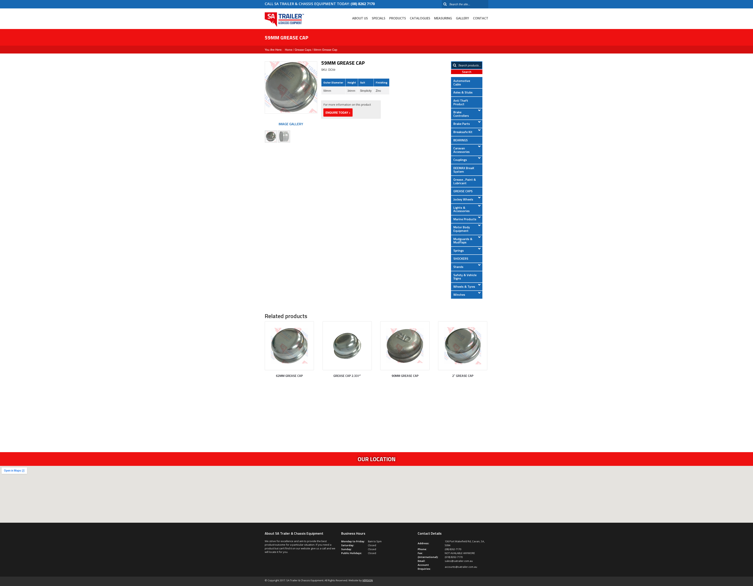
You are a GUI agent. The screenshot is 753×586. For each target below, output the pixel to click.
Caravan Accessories (461, 150)
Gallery (462, 18)
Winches (459, 294)
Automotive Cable (461, 82)
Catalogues (420, 18)
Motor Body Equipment (461, 229)
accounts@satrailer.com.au (461, 567)
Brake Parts (461, 123)
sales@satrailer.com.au (459, 561)
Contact (480, 18)
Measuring (443, 18)
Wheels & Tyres (464, 286)
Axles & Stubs (463, 92)
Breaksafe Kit (462, 132)
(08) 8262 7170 (363, 3)
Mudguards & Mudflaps (462, 241)
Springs (458, 250)
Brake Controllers (461, 114)
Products (397, 18)
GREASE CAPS (463, 191)
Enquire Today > (338, 112)
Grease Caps (303, 50)
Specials (378, 18)
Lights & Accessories (461, 209)
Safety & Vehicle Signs (465, 277)
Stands (458, 266)
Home (288, 50)
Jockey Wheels (463, 199)
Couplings (460, 159)
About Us (360, 18)
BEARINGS (460, 140)
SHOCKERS (460, 258)
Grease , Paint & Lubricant (464, 181)
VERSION (367, 580)
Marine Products (464, 219)
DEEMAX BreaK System (463, 170)
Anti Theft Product (460, 102)
